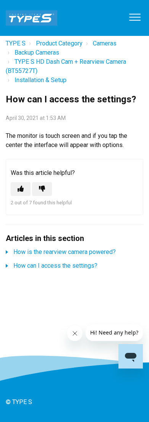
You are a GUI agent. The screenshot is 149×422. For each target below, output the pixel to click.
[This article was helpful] (21, 189)
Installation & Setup (40, 80)
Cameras (105, 43)
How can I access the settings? (55, 265)
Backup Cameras (37, 52)
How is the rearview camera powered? (64, 251)
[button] (134, 17)
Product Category (59, 43)
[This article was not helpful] (42, 189)
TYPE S (16, 43)
